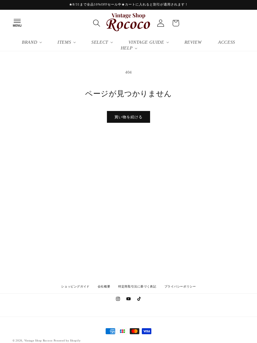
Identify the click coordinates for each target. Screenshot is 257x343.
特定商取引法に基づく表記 (137, 286)
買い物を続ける (128, 117)
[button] (17, 23)
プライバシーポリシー (180, 286)
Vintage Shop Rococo (38, 340)
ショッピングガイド (75, 286)
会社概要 (104, 286)
